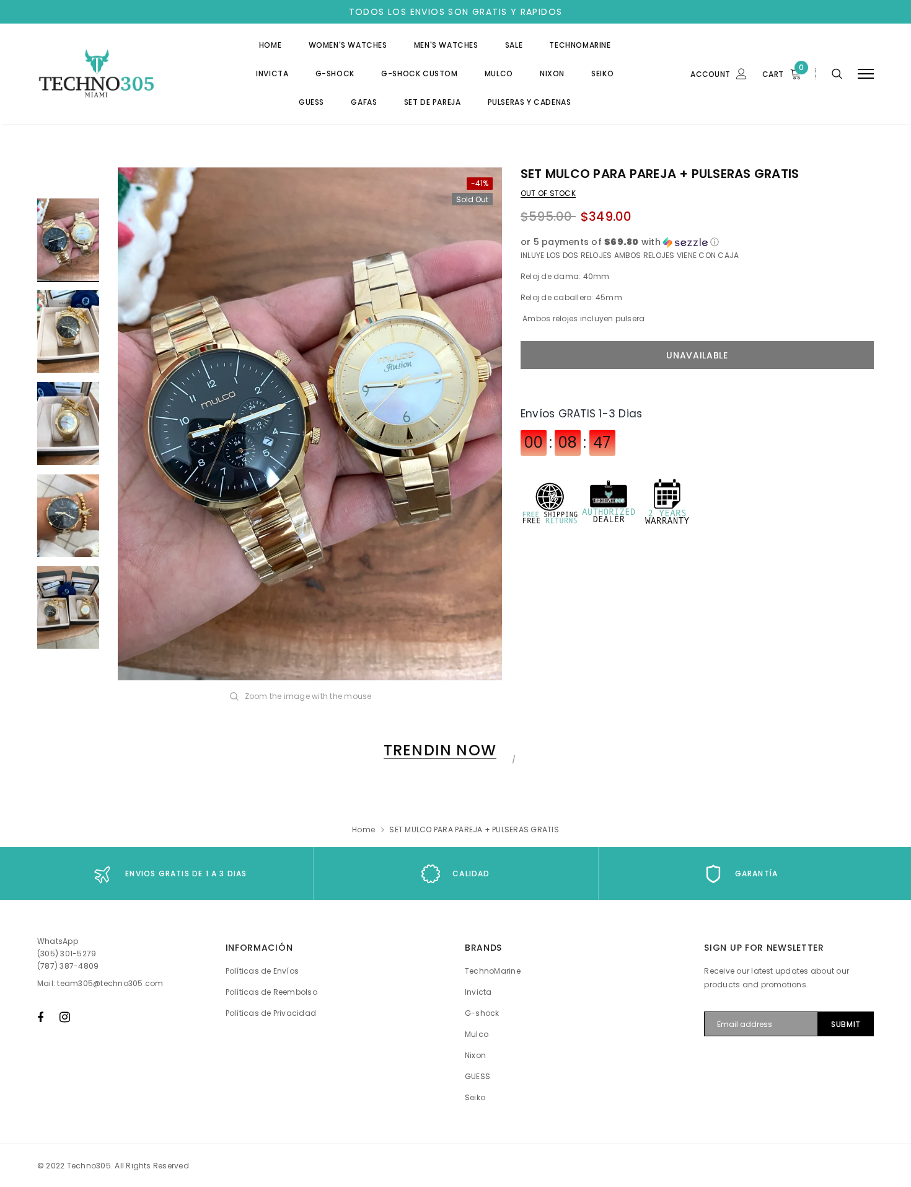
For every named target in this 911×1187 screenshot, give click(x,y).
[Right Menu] (866, 74)
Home (363, 829)
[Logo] (131, 74)
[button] (697, 242)
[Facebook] (40, 1017)
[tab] (438, 750)
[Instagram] (64, 1017)
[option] (310, 423)
